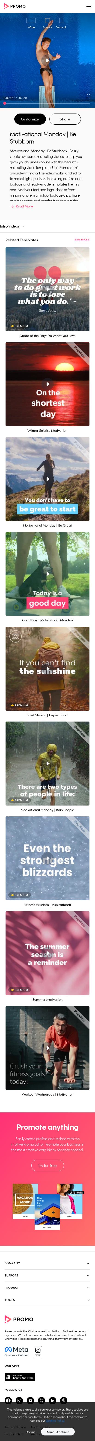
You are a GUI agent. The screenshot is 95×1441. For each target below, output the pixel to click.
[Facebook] (16, 1351)
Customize (30, 119)
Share (65, 119)
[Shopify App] (47, 1377)
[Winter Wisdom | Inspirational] (47, 858)
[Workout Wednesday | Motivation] (47, 1048)
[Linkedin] (52, 1401)
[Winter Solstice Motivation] (47, 384)
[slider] (4, 103)
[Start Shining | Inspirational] (47, 669)
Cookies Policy (55, 1420)
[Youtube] (30, 1401)
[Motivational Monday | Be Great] (47, 479)
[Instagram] (37, 1351)
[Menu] (88, 6)
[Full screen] (89, 96)
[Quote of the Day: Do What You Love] (47, 289)
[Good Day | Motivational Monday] (47, 574)
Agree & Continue (58, 1432)
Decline (31, 1432)
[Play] (47, 60)
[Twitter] (41, 1401)
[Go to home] (16, 6)
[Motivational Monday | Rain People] (47, 764)
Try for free (47, 1165)
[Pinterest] (63, 1401)
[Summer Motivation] (47, 953)
